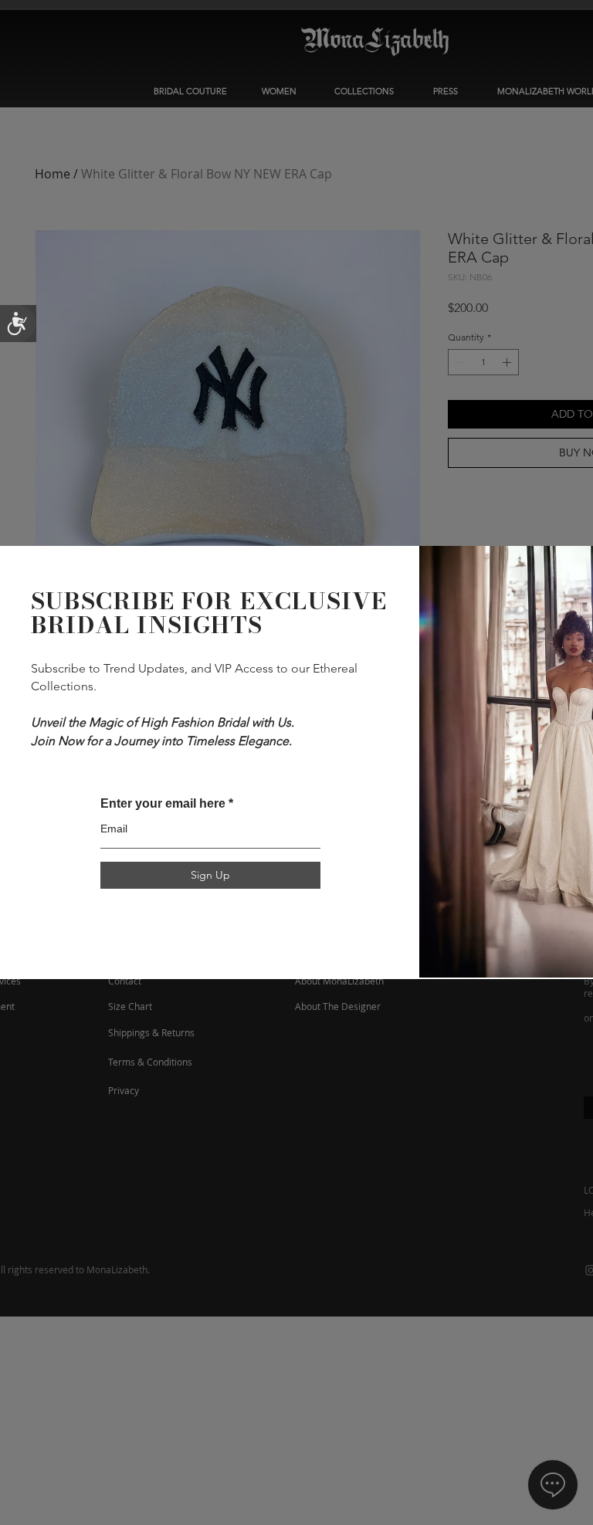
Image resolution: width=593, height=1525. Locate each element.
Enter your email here (162, 804)
